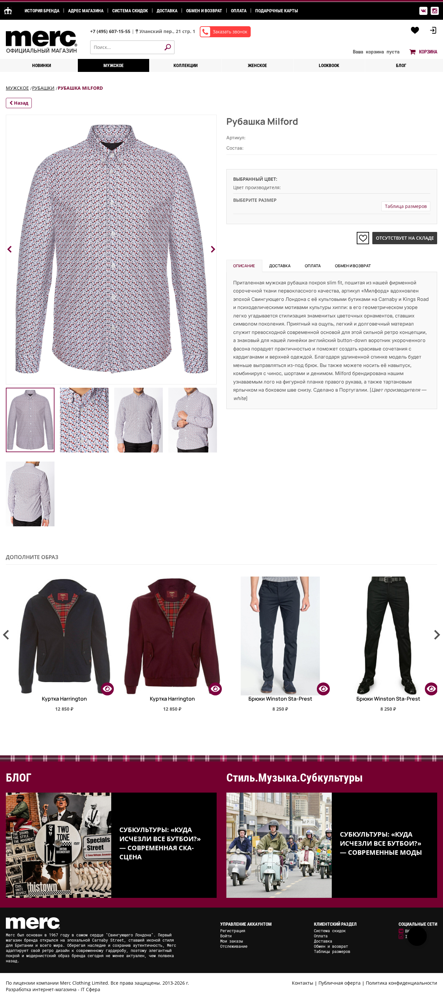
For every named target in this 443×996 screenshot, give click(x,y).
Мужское (113, 65)
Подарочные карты (276, 10)
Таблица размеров (406, 206)
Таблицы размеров (332, 951)
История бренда (42, 10)
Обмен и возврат (204, 10)
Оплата (238, 10)
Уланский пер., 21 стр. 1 (167, 31)
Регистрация (232, 930)
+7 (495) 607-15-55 (111, 31)
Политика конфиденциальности (401, 983)
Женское (257, 65)
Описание (244, 266)
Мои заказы (231, 941)
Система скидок (130, 10)
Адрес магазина (85, 10)
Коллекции (186, 65)
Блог (401, 65)
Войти (226, 935)
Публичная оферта (339, 983)
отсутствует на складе (405, 238)
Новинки (41, 65)
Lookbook (329, 65)
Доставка (167, 10)
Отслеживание (233, 946)
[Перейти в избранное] (415, 30)
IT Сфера (90, 989)
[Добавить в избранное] (363, 238)
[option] (60, 647)
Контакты (302, 983)
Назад (20, 103)
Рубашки (43, 88)
